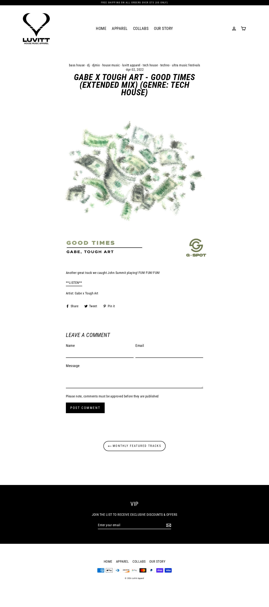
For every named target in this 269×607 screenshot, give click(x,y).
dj (88, 65)
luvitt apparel (131, 65)
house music (111, 65)
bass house (77, 65)
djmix (96, 65)
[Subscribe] (168, 525)
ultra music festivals (186, 65)
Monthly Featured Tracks (136, 446)
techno (165, 65)
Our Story (163, 28)
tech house (150, 65)
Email (139, 345)
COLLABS (141, 28)
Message (73, 366)
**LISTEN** (74, 283)
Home (101, 28)
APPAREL (120, 28)
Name (70, 345)
